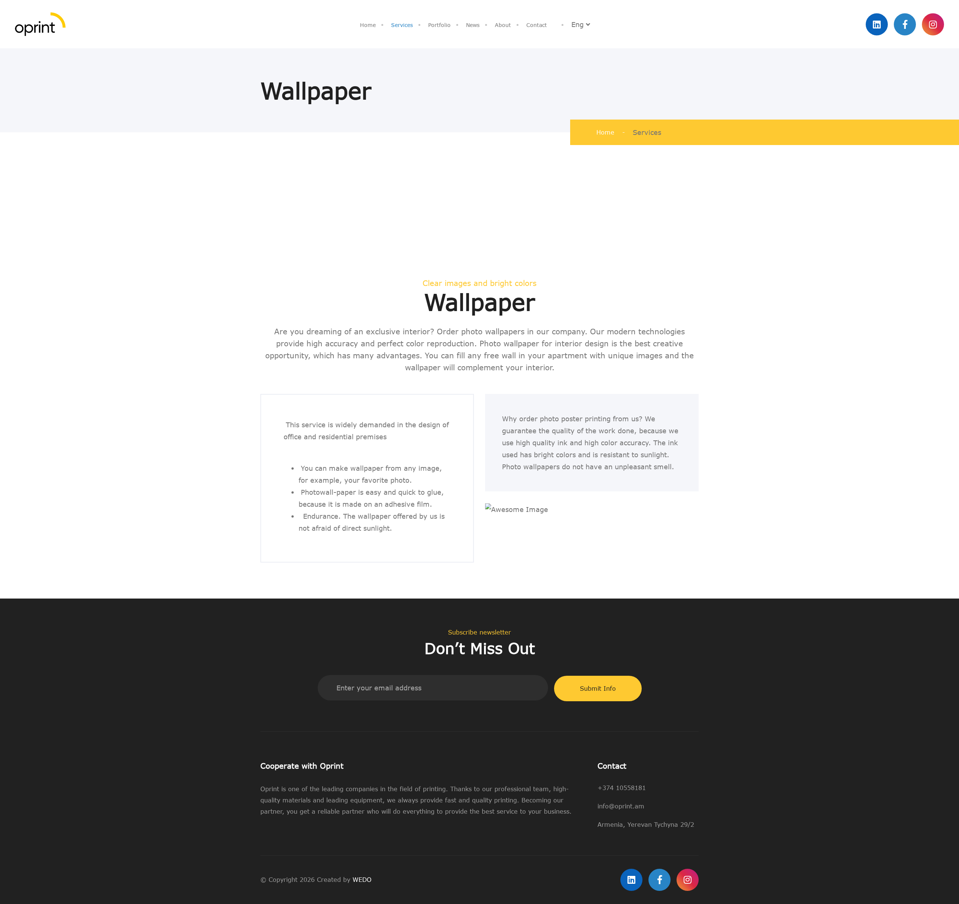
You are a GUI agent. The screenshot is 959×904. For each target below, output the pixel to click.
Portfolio (439, 25)
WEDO (362, 879)
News (473, 25)
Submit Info (598, 688)
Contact (536, 25)
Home (368, 25)
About (503, 25)
